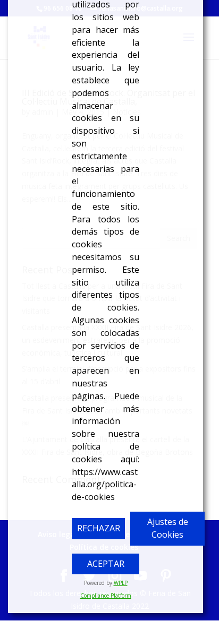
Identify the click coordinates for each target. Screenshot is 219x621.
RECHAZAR (98, 528)
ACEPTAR (105, 564)
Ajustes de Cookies (167, 528)
